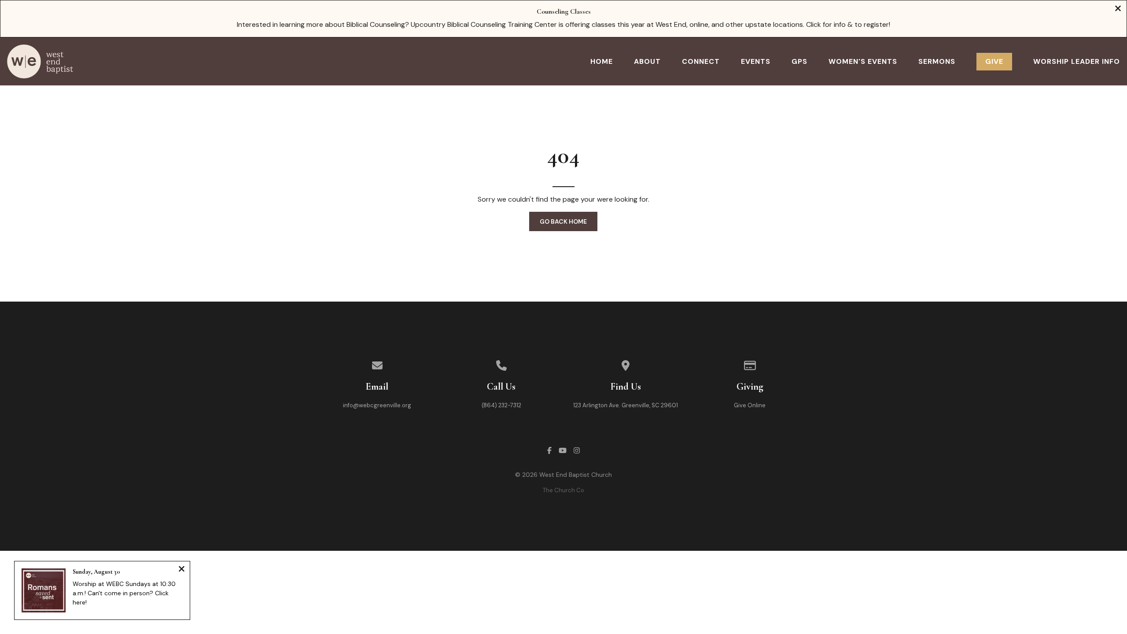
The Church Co (563, 490)
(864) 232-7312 (501, 405)
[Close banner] (1118, 9)
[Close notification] (181, 570)
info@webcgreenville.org (377, 405)
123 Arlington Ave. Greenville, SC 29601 (625, 405)
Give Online (750, 405)
